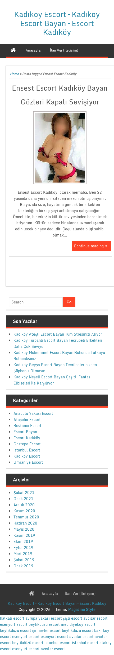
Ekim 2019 (23, 541)
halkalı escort (12, 618)
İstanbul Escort (26, 450)
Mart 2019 (22, 554)
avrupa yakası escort (43, 618)
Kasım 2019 (24, 535)
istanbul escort (57, 643)
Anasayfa (50, 593)
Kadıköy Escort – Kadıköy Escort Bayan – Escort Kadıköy (57, 23)
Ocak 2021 (23, 499)
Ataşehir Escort (27, 419)
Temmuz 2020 (26, 517)
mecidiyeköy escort (78, 624)
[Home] (13, 50)
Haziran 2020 (25, 523)
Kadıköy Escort (26, 456)
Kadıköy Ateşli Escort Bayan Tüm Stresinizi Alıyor (57, 334)
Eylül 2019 (23, 547)
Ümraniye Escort (28, 462)
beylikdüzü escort (44, 624)
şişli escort (72, 618)
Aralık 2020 (24, 505)
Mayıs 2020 (23, 529)
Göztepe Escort (27, 444)
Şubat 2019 (23, 560)
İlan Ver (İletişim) (80, 593)
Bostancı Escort (27, 425)
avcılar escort (95, 618)
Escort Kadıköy (26, 438)
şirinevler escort (46, 630)
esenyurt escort (14, 624)
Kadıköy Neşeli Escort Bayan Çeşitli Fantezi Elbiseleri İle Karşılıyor (52, 380)
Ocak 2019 (23, 566)
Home (14, 73)
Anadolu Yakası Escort (33, 413)
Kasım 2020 (24, 511)
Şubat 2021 (23, 492)
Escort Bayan (25, 432)
